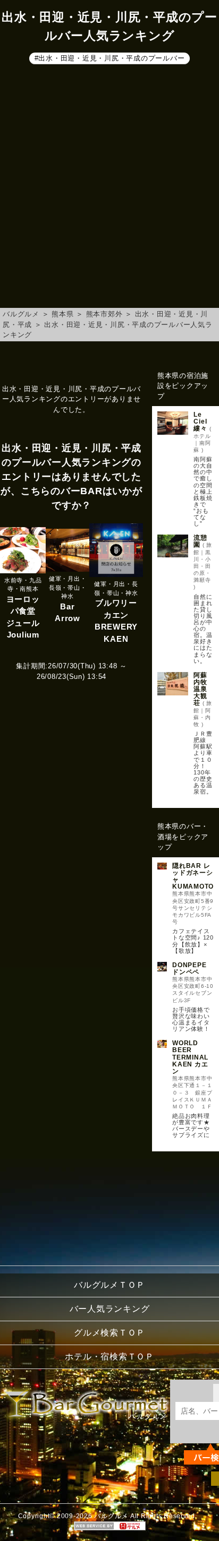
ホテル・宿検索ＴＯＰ (109, 1356)
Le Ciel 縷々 (203, 421)
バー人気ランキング (110, 1308)
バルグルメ (21, 314)
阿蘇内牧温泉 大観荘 (203, 689)
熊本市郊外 (104, 314)
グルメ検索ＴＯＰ (109, 1332)
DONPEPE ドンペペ (189, 968)
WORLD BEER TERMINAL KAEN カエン (190, 1057)
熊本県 (62, 314)
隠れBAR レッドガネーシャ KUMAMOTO (193, 876)
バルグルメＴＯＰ (109, 1284)
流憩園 (200, 541)
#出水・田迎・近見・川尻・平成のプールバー (110, 58)
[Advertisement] (109, 188)
